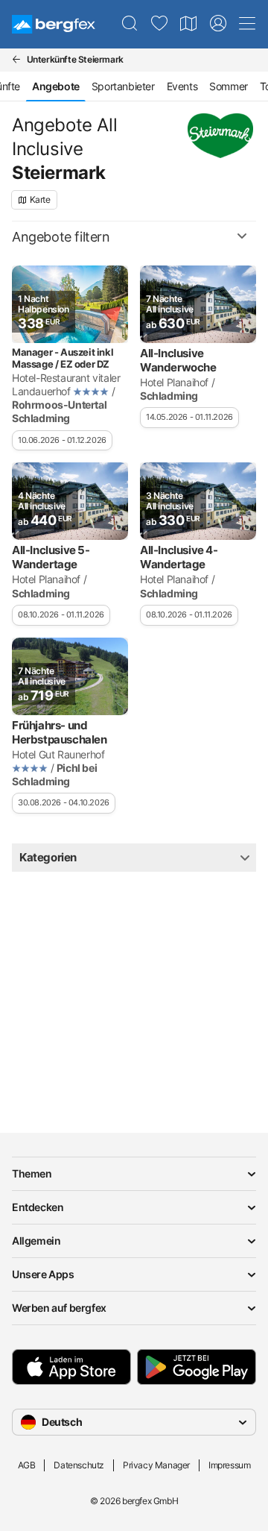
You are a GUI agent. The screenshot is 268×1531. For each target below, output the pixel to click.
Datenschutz (79, 1465)
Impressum (229, 1465)
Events (182, 86)
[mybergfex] (218, 24)
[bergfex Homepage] (53, 24)
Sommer (228, 86)
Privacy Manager (156, 1465)
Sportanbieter (123, 86)
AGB (27, 1465)
